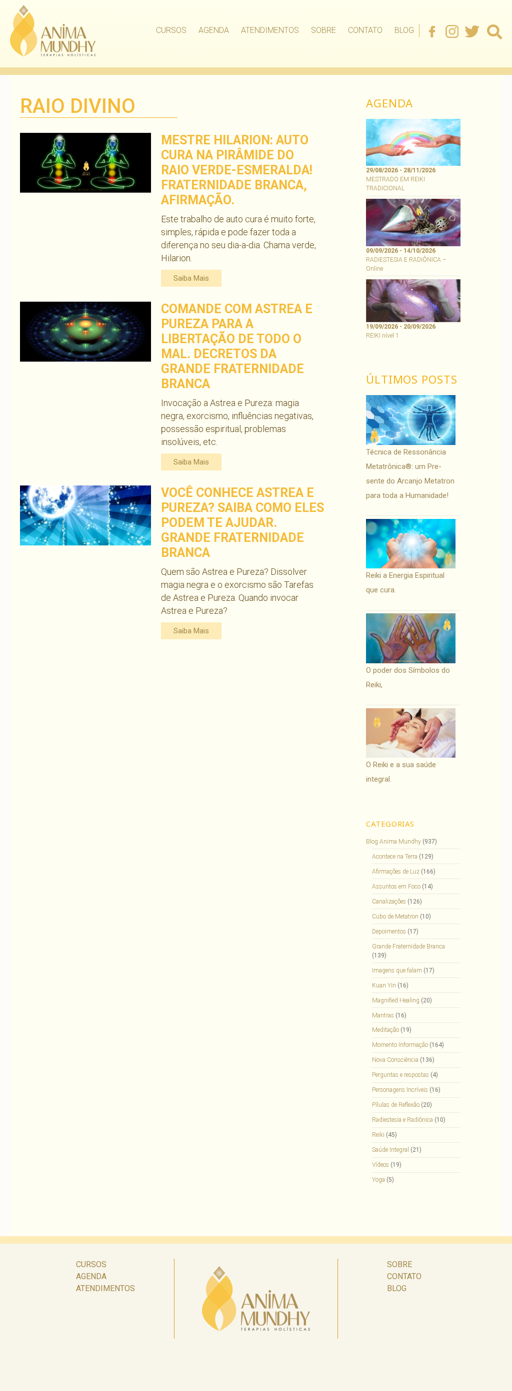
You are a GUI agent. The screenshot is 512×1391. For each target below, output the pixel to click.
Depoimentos (389, 931)
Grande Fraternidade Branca (408, 946)
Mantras (383, 1015)
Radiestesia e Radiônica (402, 1119)
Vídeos (380, 1164)
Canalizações (389, 901)
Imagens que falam (397, 970)
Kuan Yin (384, 985)
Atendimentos (270, 30)
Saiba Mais (191, 278)
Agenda (213, 30)
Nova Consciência (395, 1059)
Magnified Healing (396, 1000)
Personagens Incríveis (400, 1089)
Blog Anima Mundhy (393, 841)
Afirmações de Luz (396, 871)
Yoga (378, 1179)
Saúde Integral (390, 1149)
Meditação (385, 1029)
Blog (404, 30)
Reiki (378, 1134)
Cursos (171, 30)
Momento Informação (400, 1044)
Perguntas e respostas (400, 1074)
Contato (365, 30)
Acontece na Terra (395, 856)
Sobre (323, 30)
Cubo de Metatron (395, 916)
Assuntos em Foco (396, 886)
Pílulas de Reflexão (396, 1104)
